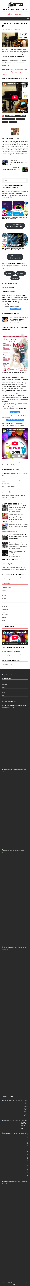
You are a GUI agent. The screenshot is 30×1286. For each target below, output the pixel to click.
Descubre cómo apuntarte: (11, 306)
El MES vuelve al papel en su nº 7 (10, 486)
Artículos (13, 511)
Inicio (3, 682)
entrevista (21, 116)
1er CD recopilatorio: (15, 257)
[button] (28, 19)
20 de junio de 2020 (8, 29)
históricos (17, 511)
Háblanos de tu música (10, 314)
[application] (15, 637)
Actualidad (4, 593)
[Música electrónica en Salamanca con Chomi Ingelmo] (14, 852)
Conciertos (5, 598)
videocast (13, 122)
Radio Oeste (20, 119)
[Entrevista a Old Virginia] (14, 707)
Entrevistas (13, 531)
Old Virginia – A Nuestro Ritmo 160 (24, 1122)
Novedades (5, 615)
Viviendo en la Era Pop (8, 623)
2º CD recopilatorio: (15, 226)
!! (17, 574)
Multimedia (5, 609)
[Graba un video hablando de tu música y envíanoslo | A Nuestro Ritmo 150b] (5, 321)
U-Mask (5, 122)
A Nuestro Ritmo (18, 69)
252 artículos (18, 138)
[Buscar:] (15, 180)
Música (18, 531)
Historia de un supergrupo (16, 551)
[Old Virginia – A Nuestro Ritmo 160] (11, 1120)
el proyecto (9, 273)
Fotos (3, 604)
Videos (3, 620)
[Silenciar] (23, 643)
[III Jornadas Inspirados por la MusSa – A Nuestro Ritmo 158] (14, 1183)
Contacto (15, 278)
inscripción (20, 273)
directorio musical (7, 299)
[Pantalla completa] (26, 643)
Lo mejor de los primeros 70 (17, 506)
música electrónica (8, 119)
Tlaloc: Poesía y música (15, 534)
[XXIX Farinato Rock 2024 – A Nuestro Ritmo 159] (14, 1133)
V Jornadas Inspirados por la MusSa (11, 491)
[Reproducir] (4, 643)
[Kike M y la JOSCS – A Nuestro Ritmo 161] (12, 1100)
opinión (4, 617)
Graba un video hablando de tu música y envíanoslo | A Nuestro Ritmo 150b (19, 319)
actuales (4, 590)
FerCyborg (17, 29)
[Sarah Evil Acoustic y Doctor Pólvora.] (14, 771)
